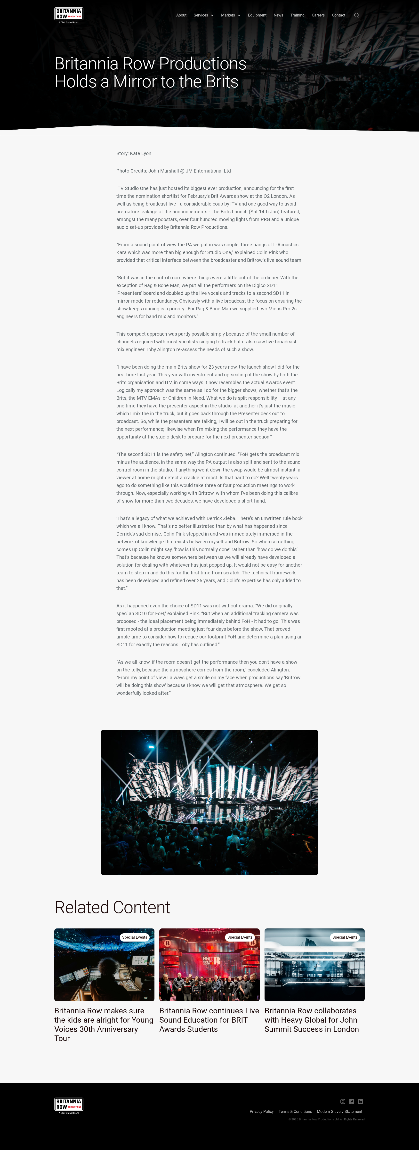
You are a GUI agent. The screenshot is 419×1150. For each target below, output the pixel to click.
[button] (204, 15)
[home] (68, 15)
